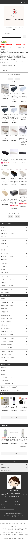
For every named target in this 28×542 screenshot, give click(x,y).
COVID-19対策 (4, 380)
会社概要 (3, 370)
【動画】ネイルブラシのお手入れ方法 (10, 390)
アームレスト (13, 65)
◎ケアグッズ (7, 65)
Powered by (6, 538)
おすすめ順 (10, 74)
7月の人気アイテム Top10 (7, 383)
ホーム (3, 65)
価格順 (15, 74)
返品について (8, 513)
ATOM (15, 516)
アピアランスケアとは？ (7, 377)
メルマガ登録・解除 (15, 515)
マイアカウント (4, 501)
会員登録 (16, 501)
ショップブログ (22, 515)
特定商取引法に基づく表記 (17, 513)
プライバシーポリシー (6, 515)
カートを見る (17, 504)
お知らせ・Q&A (4, 374)
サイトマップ (4, 367)
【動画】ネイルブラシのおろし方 (9, 387)
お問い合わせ (3, 507)
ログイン (2, 504)
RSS (12, 516)
